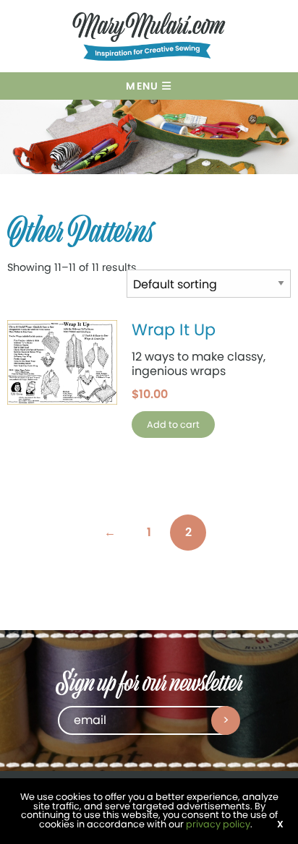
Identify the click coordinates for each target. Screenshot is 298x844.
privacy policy (218, 824)
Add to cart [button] (173, 424)
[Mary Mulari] (148, 38)
